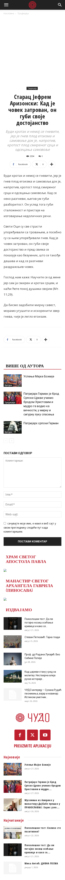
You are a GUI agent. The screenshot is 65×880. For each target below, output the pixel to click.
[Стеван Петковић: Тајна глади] (13, 641)
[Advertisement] (32, 49)
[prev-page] (6, 440)
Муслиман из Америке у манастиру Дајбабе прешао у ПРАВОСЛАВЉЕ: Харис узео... (42, 803)
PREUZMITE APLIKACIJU (32, 745)
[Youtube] (45, 735)
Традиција (23, 13)
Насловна (9, 13)
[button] (6, 5)
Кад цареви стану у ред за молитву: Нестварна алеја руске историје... (40, 675)
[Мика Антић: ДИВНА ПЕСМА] (13, 868)
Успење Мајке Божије (38, 376)
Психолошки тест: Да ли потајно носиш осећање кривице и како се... (39, 623)
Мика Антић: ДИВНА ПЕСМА (41, 863)
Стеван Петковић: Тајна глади (42, 637)
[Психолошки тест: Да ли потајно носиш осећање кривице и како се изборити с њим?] (13, 623)
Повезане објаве (26, 358)
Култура (8, 385)
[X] (32, 735)
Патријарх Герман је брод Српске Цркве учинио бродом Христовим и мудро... (43, 785)
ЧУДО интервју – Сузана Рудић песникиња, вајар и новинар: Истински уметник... (43, 694)
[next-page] (11, 440)
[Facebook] (19, 735)
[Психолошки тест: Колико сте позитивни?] (13, 832)
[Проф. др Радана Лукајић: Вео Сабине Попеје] (13, 659)
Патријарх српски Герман (40, 423)
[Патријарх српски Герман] (13, 427)
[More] (51, 164)
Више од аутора (25, 365)
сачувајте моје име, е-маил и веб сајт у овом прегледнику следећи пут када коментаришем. (30, 527)
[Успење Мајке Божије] (13, 380)
